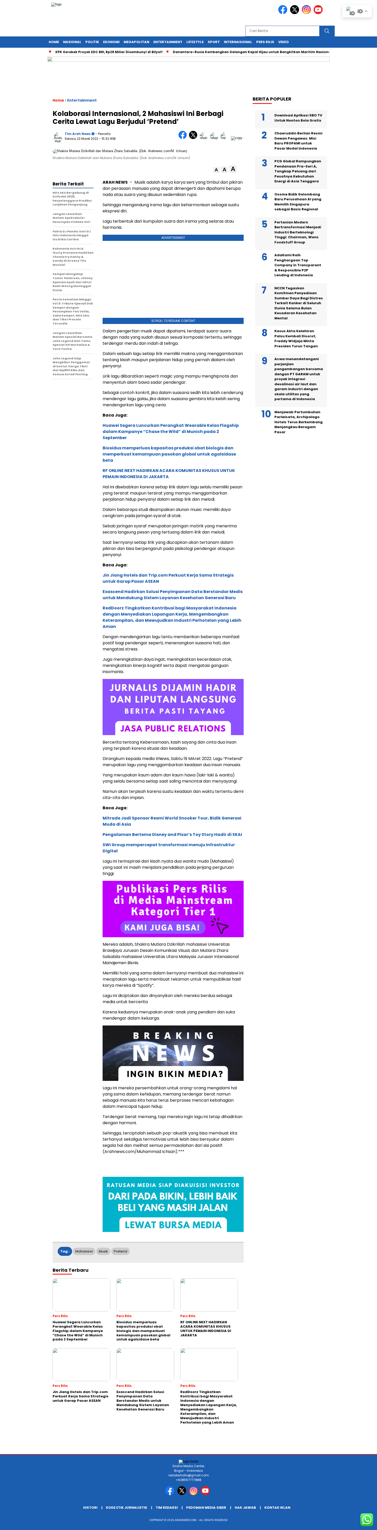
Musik (103, 1251)
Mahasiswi (84, 1251)
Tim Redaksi (167, 1507)
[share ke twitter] (194, 138)
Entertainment (167, 42)
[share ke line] (226, 138)
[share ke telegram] (215, 138)
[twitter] (295, 13)
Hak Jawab (245, 1507)
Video (283, 42)
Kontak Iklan (277, 1507)
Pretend (120, 1251)
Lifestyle (195, 42)
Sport (214, 42)
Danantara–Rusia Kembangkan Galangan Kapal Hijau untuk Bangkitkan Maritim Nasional (231, 52)
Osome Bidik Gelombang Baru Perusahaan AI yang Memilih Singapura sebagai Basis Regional (297, 202)
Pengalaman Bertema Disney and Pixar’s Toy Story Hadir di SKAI (172, 834)
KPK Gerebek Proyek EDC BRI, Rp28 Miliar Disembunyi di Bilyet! (88, 52)
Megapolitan (136, 42)
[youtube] (319, 13)
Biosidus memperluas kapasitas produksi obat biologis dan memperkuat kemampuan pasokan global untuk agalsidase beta (169, 454)
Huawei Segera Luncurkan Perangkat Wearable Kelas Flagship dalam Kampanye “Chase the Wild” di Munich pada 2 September (171, 431)
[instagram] (307, 13)
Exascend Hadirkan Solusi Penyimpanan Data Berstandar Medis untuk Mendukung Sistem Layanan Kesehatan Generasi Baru (173, 595)
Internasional (238, 42)
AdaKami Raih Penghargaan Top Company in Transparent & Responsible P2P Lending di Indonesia (297, 265)
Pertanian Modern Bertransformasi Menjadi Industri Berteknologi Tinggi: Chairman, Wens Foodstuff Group (297, 232)
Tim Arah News (78, 134)
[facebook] (283, 13)
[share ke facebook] (183, 138)
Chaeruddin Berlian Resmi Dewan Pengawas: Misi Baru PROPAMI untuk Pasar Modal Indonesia (298, 141)
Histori (90, 1507)
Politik (92, 42)
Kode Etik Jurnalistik (126, 1507)
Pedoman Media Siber (206, 1507)
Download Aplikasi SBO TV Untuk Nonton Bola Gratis (298, 118)
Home (54, 42)
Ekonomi (111, 42)
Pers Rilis (265, 42)
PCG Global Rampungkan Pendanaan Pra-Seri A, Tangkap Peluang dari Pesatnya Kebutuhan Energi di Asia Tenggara (297, 171)
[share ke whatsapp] (205, 138)
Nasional (72, 42)
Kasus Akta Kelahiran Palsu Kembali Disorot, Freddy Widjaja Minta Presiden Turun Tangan (296, 339)
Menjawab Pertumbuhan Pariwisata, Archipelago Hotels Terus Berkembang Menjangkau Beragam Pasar (298, 422)
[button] (216, 170)
